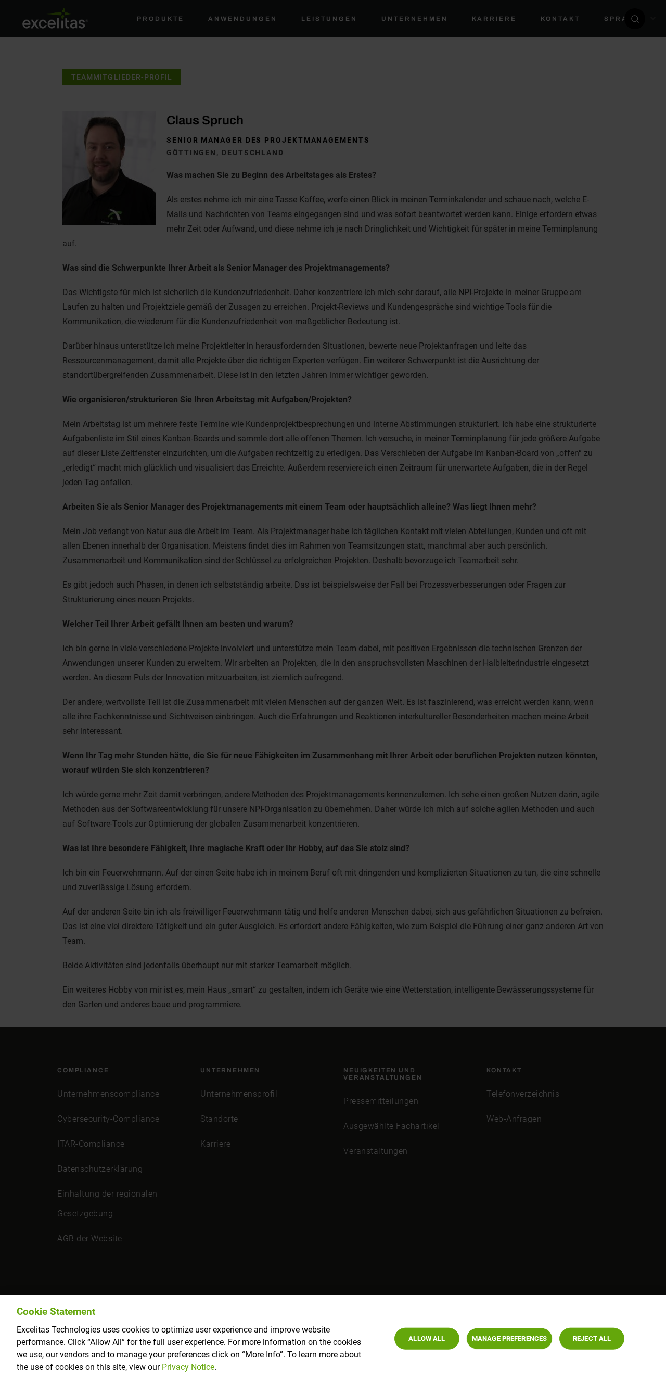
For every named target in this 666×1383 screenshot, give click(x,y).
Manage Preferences (509, 1338)
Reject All (592, 1338)
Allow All (426, 1338)
